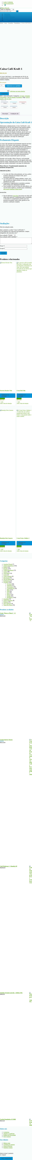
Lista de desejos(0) (8, 3)
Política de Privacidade (9, 1135)
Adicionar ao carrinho (13, 86)
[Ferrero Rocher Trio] (7, 325)
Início (1, 23)
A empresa (6, 1132)
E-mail (2, 248)
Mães (8, 590)
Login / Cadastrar (8, 2)
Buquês (5, 568)
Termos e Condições (8, 1133)
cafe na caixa (7, 99)
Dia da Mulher (7, 579)
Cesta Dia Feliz (21, 390)
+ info (1, 402)
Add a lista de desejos (6, 403)
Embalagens (6, 581)
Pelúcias (5, 602)
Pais (8, 593)
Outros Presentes (7, 600)
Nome (2, 246)
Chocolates (6, 573)
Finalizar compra (7, 1147)
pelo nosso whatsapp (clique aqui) (12, 189)
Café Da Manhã (11, 97)
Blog (6, 20)
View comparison (6, 1158)
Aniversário (3, 97)
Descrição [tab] (5, 113)
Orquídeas (6, 599)
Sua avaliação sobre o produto (8, 237)
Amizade (27, 96)
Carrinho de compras (9, 1144)
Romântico (17, 23)
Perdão (9, 596)
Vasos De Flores (7, 605)
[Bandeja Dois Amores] (7, 472)
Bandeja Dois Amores (6, 538)
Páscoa (9, 594)
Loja (5, 23)
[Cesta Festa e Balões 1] (24, 472)
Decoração (6, 578)
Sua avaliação (4, 235)
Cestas (5, 571)
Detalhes (2, 398)
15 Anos (22, 96)
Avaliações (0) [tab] (14, 113)
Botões (5, 567)
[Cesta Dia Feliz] (24, 325)
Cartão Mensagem (8, 570)
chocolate (15, 195)
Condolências (10, 588)
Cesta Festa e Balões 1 (23, 538)
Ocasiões (10, 23)
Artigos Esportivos (8, 565)
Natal (8, 591)
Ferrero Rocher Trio (6, 390)
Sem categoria (7, 603)
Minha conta (6, 1143)
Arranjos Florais (7, 564)
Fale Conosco (8, 18)
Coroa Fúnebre (7, 576)
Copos (5, 575)
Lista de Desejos (7, 1146)
